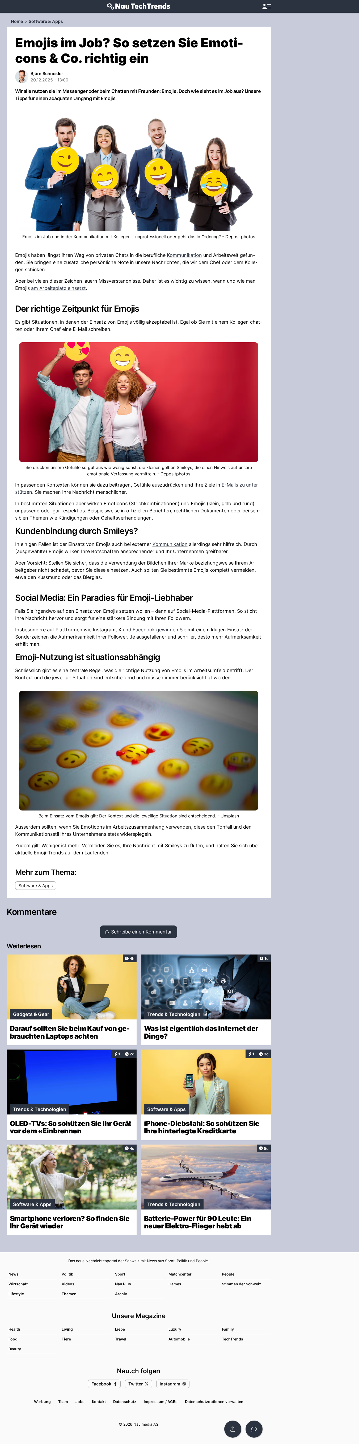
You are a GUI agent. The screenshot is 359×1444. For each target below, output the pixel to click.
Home (17, 21)
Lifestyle (16, 1293)
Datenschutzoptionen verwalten (214, 1401)
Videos (68, 1284)
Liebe (120, 1329)
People (228, 1274)
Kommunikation (184, 255)
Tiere (66, 1339)
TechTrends (232, 1339)
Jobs (80, 1401)
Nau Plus (123, 1284)
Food (13, 1339)
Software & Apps (46, 21)
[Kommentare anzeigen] (254, 1429)
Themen (69, 1293)
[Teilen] (232, 1429)
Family (228, 1329)
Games (174, 1284)
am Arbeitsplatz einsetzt (58, 288)
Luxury (174, 1329)
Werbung (42, 1401)
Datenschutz (124, 1401)
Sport (120, 1274)
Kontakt (99, 1401)
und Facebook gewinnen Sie (154, 629)
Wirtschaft (18, 1284)
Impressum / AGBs (161, 1401)
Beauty (15, 1349)
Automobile (179, 1339)
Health (14, 1329)
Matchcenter (180, 1274)
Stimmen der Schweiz (241, 1284)
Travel (120, 1339)
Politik (67, 1274)
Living (67, 1329)
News (14, 1274)
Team (63, 1401)
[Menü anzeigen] (266, 6)
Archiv (121, 1293)
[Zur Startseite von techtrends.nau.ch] (138, 6)
